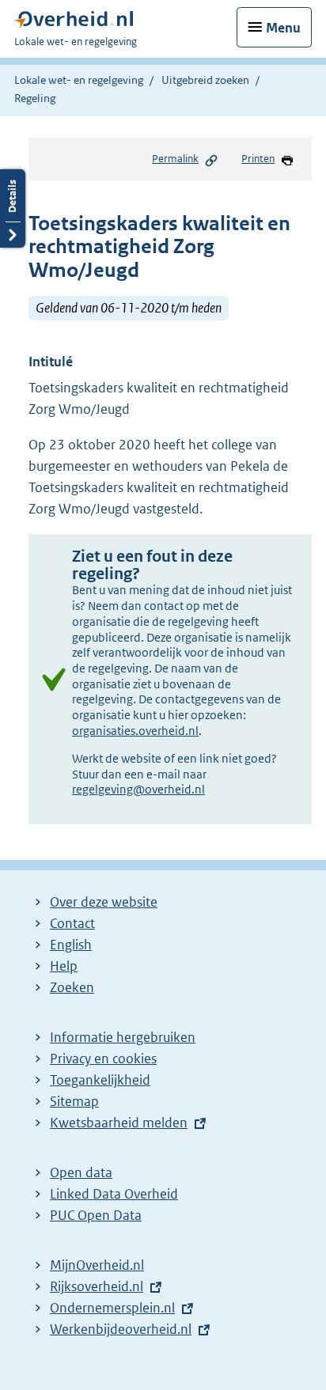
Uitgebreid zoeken (205, 80)
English (71, 944)
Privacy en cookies (103, 1058)
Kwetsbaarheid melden (119, 1122)
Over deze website (103, 902)
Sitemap (74, 1101)
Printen (258, 158)
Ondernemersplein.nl (112, 1307)
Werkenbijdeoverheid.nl (120, 1329)
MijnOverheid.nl (97, 1265)
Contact (72, 923)
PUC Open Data (96, 1215)
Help (64, 966)
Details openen (12, 208)
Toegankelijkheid (100, 1080)
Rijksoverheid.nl (96, 1286)
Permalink (175, 158)
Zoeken (72, 987)
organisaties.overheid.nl (135, 730)
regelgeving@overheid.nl (138, 789)
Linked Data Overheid (114, 1194)
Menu (283, 27)
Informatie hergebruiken (122, 1037)
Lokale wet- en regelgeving (78, 80)
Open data (81, 1172)
